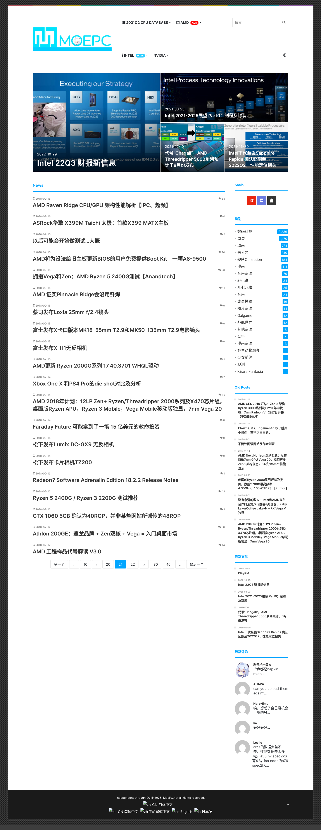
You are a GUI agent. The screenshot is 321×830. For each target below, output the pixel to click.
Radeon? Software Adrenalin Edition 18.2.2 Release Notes (105, 480)
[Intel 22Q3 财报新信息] (96, 122)
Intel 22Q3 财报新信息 (76, 162)
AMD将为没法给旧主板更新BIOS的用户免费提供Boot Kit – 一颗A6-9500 (119, 259)
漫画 (241, 266)
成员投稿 (244, 301)
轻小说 (243, 280)
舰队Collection (249, 259)
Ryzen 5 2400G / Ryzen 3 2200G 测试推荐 (85, 498)
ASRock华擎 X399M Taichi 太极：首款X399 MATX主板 (101, 223)
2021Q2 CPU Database (146, 22)
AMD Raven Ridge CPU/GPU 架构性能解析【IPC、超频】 (102, 205)
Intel (133, 55)
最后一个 (197, 564)
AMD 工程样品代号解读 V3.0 (67, 551)
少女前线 (244, 357)
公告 (241, 336)
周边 (241, 238)
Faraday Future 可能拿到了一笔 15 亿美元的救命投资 (96, 427)
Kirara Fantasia (250, 371)
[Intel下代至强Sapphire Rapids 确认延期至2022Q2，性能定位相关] (256, 147)
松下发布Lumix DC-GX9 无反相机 (73, 444)
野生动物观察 (248, 350)
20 (108, 564)
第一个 (59, 564)
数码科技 (244, 231)
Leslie (257, 742)
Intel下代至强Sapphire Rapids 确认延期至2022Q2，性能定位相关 (252, 159)
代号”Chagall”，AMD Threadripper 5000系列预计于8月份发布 (191, 159)
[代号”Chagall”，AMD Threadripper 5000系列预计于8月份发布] (192, 147)
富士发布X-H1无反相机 (60, 348)
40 (168, 564)
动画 (241, 245)
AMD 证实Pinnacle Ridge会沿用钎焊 (76, 294)
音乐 (241, 294)
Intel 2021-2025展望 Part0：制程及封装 (205, 115)
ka (255, 723)
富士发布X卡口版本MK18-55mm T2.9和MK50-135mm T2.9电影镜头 (116, 330)
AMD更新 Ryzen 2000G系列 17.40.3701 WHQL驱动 (96, 366)
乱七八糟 (244, 287)
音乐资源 (244, 273)
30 (156, 564)
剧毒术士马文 (262, 664)
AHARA (258, 684)
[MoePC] (72, 39)
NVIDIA (160, 55)
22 (133, 564)
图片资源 (244, 308)
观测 (241, 364)
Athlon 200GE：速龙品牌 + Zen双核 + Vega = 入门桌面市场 (105, 533)
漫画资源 (244, 343)
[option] (160, 122)
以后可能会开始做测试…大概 (66, 241)
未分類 (243, 252)
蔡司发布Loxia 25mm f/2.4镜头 (71, 312)
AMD (188, 22)
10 (85, 564)
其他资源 (244, 329)
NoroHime (260, 703)
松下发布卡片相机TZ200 (62, 462)
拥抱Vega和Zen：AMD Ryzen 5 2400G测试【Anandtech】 (105, 276)
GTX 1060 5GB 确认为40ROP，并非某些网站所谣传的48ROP (107, 516)
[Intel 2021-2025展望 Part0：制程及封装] (224, 97)
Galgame (244, 315)
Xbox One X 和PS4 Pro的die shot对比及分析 (87, 383)
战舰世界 (244, 322)
